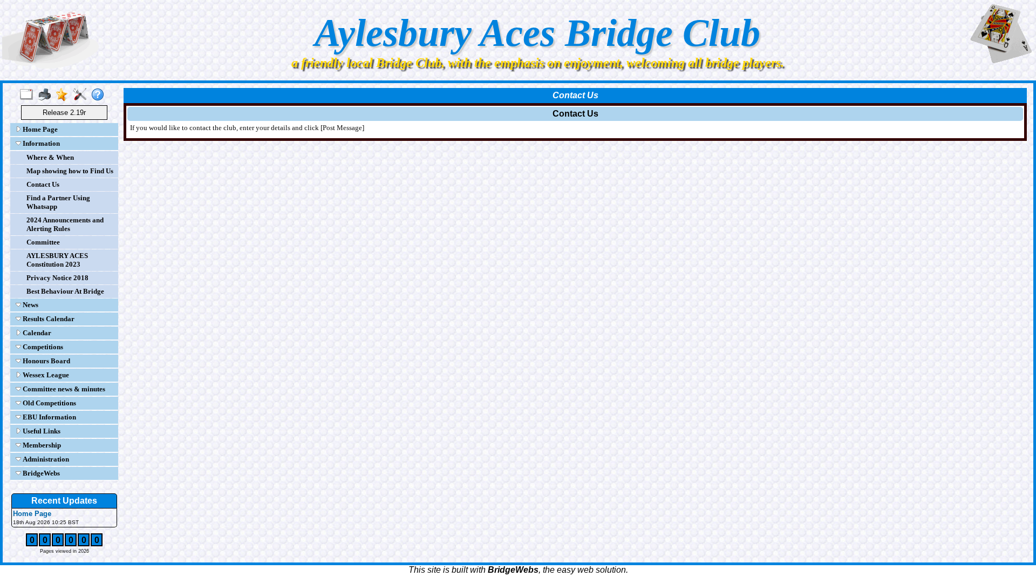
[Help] (100, 95)
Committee (43, 242)
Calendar (36, 333)
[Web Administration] (82, 95)
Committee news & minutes (63, 389)
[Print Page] (47, 95)
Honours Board (45, 361)
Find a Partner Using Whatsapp (58, 202)
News (29, 305)
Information (40, 143)
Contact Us (42, 184)
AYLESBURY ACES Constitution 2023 (57, 260)
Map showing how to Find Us (69, 171)
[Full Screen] (29, 95)
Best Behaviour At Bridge (65, 291)
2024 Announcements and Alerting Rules (65, 224)
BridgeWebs (40, 473)
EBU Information (48, 417)
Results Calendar (47, 319)
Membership (41, 445)
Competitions (42, 347)
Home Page (39, 129)
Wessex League (45, 375)
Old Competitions (48, 403)
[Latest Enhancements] (64, 95)
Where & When (50, 157)
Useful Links (40, 431)
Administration (45, 459)
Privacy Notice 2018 (57, 278)
